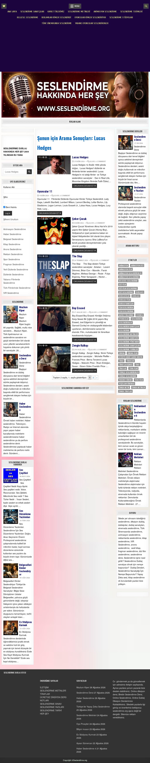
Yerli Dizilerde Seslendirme (15, 269)
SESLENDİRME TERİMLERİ (128, 349)
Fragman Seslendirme (13, 264)
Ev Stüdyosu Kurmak (25, 624)
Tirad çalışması (125, 364)
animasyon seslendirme (129, 276)
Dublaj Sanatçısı (126, 303)
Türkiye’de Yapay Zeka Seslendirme (93, 706)
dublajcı (139, 292)
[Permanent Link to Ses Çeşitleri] (10, 475)
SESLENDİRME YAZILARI (52, 707)
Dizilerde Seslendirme (13, 274)
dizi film (122, 284)
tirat (137, 364)
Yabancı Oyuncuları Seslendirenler (91, 23)
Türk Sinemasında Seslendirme (57, 23)
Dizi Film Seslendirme (128, 288)
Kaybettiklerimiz (56, 11)
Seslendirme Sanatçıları (32, 11)
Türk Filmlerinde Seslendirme (16, 287)
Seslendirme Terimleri (131, 11)
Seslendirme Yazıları (140, 189)
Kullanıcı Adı (9, 187)
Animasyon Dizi (137, 265)
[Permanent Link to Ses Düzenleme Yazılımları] (10, 516)
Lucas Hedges (80, 157)
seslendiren (136, 318)
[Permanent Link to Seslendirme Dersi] (10, 361)
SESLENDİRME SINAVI (51, 703)
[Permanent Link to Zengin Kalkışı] (54, 358)
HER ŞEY (44, 713)
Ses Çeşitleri (23, 471)
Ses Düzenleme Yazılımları (25, 514)
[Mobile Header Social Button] (3, 6)
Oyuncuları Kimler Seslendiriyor (90, 17)
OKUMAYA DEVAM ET (84, 186)
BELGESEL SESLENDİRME (128, 280)
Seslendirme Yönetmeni (129, 341)
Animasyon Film (125, 269)
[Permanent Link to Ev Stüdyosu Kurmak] (10, 628)
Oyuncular (124, 318)
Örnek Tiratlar (125, 391)
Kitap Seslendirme (11, 244)
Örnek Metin (124, 387)
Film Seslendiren (126, 307)
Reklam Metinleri (138, 456)
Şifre (5, 197)
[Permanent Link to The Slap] (54, 279)
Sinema (122, 353)
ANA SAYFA (12, 11)
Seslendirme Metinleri (79, 11)
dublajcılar (124, 295)
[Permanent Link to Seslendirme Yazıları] (125, 193)
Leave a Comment (98, 161)
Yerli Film (139, 379)
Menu (77, 6)
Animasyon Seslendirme (105, 11)
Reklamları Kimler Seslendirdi (56, 17)
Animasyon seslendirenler (130, 273)
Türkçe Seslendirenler (129, 372)
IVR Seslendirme (11, 292)
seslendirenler (125, 322)
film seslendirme (126, 311)
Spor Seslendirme (11, 259)
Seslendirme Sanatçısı (128, 337)
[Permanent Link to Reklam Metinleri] (125, 460)
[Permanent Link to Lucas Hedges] (54, 165)
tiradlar (130, 360)
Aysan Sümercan (84, 743)
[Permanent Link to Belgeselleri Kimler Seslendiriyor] (10, 570)
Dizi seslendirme (126, 292)
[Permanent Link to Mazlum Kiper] (10, 314)
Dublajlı (136, 295)
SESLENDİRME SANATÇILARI (129, 345)
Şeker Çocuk (79, 219)
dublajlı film (124, 299)
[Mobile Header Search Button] (146, 6)
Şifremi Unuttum (10, 219)
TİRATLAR (45, 693)
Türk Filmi (133, 368)
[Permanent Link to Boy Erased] (54, 318)
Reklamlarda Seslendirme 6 (140, 411)
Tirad (121, 360)
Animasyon (123, 265)
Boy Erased (78, 308)
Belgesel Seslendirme (27, 17)
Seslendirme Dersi (25, 357)
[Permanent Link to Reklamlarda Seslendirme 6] (125, 412)
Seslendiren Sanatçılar (129, 326)
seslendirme (124, 330)
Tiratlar (122, 368)
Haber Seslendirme (12, 234)
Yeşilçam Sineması (126, 383)
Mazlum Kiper (23, 309)
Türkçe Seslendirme (127, 376)
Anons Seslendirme (12, 249)
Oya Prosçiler (82, 723)
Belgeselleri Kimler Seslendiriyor (25, 569)
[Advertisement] (75, 48)
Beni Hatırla (11, 207)
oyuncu (139, 315)
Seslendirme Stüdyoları (121, 17)
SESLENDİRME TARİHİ (51, 710)
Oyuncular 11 (44, 191)
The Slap (77, 256)
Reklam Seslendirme (13, 254)
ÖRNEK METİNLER (138, 387)
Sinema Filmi (132, 353)
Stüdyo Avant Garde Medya (130, 356)
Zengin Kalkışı (80, 345)
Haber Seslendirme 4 (86, 748)
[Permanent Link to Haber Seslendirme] (10, 409)
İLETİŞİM (44, 687)
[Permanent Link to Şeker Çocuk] (54, 230)
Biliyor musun (82, 729)
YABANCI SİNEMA (125, 379)
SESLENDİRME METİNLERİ (53, 690)
